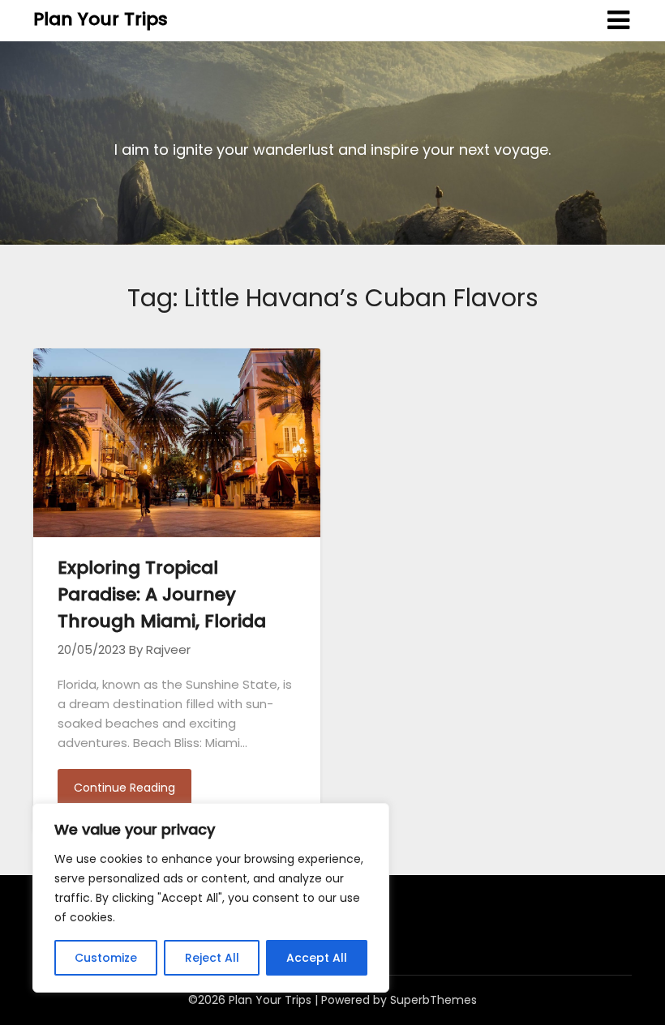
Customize (106, 958)
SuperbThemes (433, 1000)
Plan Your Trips (100, 19)
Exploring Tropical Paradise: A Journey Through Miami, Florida (162, 594)
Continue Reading (124, 787)
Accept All (316, 958)
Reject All (212, 958)
